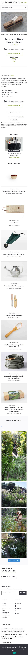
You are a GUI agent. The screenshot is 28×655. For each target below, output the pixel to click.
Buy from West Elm (13, 53)
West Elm (16, 44)
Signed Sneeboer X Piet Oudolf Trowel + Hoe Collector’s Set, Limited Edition (14, 409)
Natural (14, 58)
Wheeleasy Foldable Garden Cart (14, 254)
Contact (4, 605)
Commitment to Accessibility (5, 613)
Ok (14, 652)
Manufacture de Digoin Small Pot (14, 191)
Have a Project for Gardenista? (6, 617)
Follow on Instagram (15, 560)
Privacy (3, 610)
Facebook (19, 608)
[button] (19, 2)
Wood (14, 61)
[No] (26, 649)
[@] (5, 427)
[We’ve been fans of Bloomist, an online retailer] (14, 443)
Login (25, 2)
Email (18, 613)
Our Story (4, 603)
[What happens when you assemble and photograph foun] (14, 468)
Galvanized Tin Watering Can (14, 286)
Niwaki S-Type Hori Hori (14, 315)
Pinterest (19, 603)
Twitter (18, 610)
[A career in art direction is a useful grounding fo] (14, 545)
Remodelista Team (14, 157)
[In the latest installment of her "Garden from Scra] (14, 494)
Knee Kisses (14, 223)
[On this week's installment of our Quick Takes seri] (14, 520)
